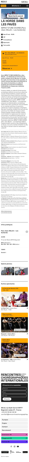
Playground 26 (7, 438)
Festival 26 (5, 442)
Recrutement (6, 430)
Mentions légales (5, 456)
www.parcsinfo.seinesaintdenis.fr (10, 65)
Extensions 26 (7, 435)
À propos (5, 420)
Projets (4, 423)
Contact (5, 427)
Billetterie (15, 6)
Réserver (6, 68)
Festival (3, 5)
